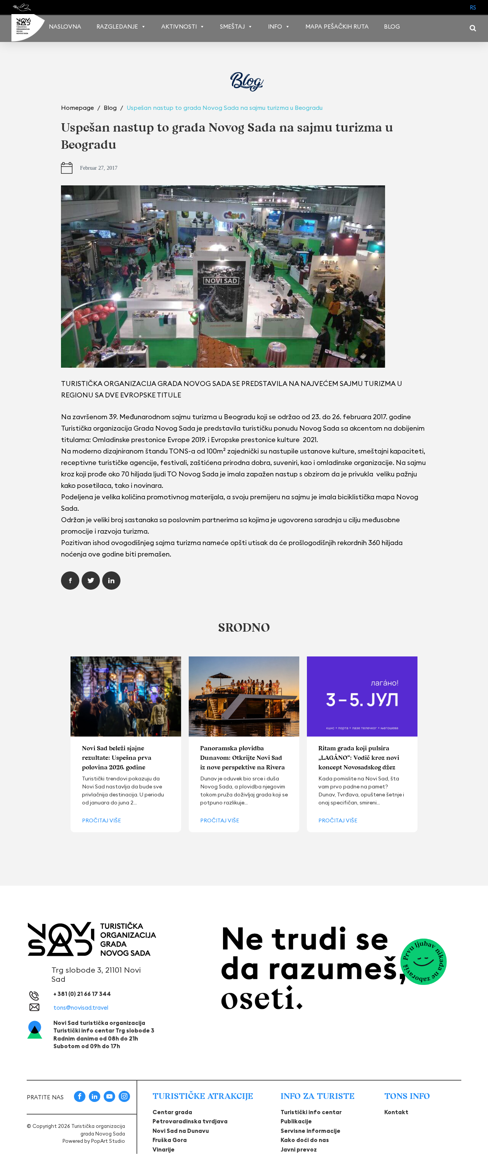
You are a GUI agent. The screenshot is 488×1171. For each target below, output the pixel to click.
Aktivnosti (179, 26)
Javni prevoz (299, 1149)
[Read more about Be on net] (23, 7)
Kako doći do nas (305, 1140)
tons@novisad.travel (80, 1007)
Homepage (78, 107)
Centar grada (172, 1112)
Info (275, 26)
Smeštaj (232, 26)
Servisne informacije (310, 1130)
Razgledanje (117, 26)
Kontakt (396, 1112)
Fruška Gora (169, 1140)
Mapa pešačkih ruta (337, 26)
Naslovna (65, 26)
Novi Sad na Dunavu (180, 1130)
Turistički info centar (311, 1112)
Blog (392, 26)
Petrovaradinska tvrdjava (190, 1121)
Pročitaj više (101, 820)
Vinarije (163, 1149)
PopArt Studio (108, 1141)
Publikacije (296, 1121)
